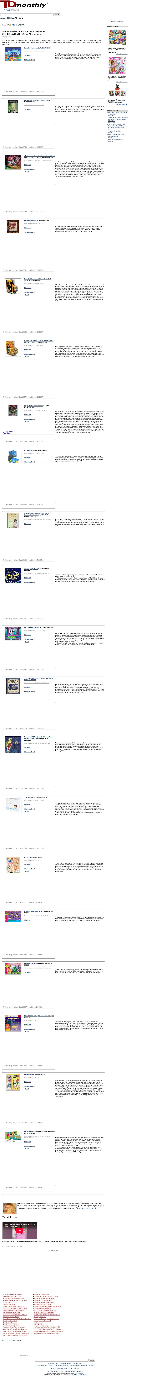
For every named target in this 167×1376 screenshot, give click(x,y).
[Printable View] (8, 25)
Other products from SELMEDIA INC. (34, 283)
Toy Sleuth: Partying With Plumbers (44, 1298)
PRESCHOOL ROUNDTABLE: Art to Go (15, 1315)
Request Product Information (78, 1365)
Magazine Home (53, 1363)
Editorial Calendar (41, 1365)
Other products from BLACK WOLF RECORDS (36, 573)
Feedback (80, 1371)
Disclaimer (50, 1371)
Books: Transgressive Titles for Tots (14, 1306)
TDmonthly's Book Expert (41, 1294)
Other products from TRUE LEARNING (34, 800)
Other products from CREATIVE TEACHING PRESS (37, 915)
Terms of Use (79, 1373)
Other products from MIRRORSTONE (34, 105)
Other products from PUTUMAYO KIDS (34, 51)
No (21, 1246)
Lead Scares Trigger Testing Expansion (15, 1329)
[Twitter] (12, 25)
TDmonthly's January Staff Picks (43, 1300)
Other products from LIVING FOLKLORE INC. (36, 410)
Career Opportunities (70, 1371)
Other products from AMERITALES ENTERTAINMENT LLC (39, 160)
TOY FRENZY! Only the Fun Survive (45, 1311)
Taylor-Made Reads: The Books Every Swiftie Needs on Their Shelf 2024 (118, 119)
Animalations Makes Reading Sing (14, 1298)
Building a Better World (10, 1321)
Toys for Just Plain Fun (10, 1323)
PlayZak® (91, 1365)
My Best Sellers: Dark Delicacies (44, 1313)
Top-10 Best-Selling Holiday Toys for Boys (16, 1333)
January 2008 (5, 18)
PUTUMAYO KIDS (45, 48)
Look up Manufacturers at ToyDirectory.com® (65, 1368)
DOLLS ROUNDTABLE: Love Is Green (15, 1308)
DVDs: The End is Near (41, 1325)
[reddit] (23, 25)
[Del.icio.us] (19, 25)
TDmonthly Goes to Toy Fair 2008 (44, 1302)
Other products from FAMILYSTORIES (34, 453)
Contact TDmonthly (66, 1363)
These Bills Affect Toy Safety (11, 1313)
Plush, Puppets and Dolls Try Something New (17, 1319)
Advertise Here (77, 1363)
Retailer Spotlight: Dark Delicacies (13, 1311)
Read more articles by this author (87, 1208)
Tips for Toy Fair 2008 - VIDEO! (12, 1296)
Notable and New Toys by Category (14, 1327)
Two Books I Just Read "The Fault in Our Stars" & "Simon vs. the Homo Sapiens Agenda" (118, 126)
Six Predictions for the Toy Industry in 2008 (47, 1327)
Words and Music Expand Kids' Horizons (46, 1319)
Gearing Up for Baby (40, 1317)
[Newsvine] (21, 25)
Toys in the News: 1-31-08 (11, 1325)
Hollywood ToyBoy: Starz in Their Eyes (15, 1300)
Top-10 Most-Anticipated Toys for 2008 (15, 1335)
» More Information (121, 54)
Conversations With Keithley (42, 1308)
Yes (18, 1246)
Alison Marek (7, 36)
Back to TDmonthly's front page (11, 1340)
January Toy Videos (9, 1304)
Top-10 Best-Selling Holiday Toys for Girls (46, 1333)
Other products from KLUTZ (31, 860)
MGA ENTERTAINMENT (115, 102)
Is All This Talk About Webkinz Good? (14, 1331)
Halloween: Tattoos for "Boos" (43, 1304)
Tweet (27, 172)
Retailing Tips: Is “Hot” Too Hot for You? (46, 1296)
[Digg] (16, 25)
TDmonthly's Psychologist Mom (12, 1294)
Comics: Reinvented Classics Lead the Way (47, 1306)
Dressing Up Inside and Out (42, 1321)
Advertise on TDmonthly (117, 21)
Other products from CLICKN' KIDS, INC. (35, 630)
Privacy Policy (58, 1371)
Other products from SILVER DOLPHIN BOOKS (36, 683)
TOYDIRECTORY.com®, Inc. (79, 1375)
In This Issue (7, 1302)
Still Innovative (38, 1323)
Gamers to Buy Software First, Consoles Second (48, 1331)
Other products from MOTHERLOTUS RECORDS (37, 743)
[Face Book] (14, 25)
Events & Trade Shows (55, 1365)
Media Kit (66, 1365)
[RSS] (10, 25)
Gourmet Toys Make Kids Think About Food (47, 1315)
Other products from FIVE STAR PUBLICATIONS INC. (38, 519)
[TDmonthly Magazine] (24, 11)
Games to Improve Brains (11, 1317)
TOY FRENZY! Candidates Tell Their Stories (47, 1329)
